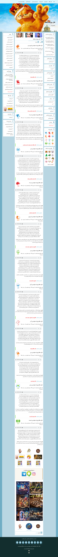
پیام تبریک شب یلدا (9, 105)
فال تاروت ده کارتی (9, 58)
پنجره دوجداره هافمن (9, 87)
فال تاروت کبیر (10, 39)
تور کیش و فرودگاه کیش (8, 89)
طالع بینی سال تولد (50, 164)
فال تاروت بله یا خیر (9, 65)
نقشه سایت (26, 548)
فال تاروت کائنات (9, 42)
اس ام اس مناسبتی (35, 1)
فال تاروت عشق (9, 60)
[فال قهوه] (36, 501)
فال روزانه (40, 1)
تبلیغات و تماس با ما (21, 1)
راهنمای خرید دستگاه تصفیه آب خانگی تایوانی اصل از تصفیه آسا (9, 75)
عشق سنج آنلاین (50, 118)
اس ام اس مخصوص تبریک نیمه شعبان (49, 48)
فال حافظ (50, 1)
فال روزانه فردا (10, 131)
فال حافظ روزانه (10, 101)
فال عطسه (10, 117)
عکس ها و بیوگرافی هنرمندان (9, 134)
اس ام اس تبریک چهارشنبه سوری (49, 51)
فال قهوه (52, 76)
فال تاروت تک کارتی (9, 44)
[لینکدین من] (17, 542)
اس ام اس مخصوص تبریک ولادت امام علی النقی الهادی (49, 38)
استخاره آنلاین (28, 1)
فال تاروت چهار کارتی (9, 49)
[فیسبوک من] (35, 542)
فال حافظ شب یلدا (9, 103)
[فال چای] (36, 514)
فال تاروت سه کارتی (9, 46)
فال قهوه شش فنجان (50, 80)
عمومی (37, 533)
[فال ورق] (22, 514)
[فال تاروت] (36, 488)
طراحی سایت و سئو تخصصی (8, 84)
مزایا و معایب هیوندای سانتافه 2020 (9, 79)
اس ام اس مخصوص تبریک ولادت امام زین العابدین (49, 44)
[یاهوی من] (41, 542)
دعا (52, 104)
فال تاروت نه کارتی (9, 56)
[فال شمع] (22, 501)
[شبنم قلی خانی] (19, 35)
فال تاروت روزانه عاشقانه (8, 63)
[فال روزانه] (22, 488)
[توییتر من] (26, 542)
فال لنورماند (10, 129)
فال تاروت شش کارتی (9, 53)
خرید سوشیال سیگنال (8, 82)
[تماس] (29, 542)
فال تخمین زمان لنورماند (8, 124)
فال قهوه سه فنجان (50, 78)
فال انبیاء (52, 69)
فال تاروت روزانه (9, 37)
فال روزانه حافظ (50, 22)
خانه (54, 1)
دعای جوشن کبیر (50, 102)
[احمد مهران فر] (38, 35)
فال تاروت (45, 1)
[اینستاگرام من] (32, 542)
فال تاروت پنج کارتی (9, 51)
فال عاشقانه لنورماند (9, 126)
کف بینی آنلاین (51, 87)
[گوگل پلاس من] (23, 542)
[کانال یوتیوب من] (20, 542)
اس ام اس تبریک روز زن (49, 54)
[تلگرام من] (38, 542)
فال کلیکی (51, 111)
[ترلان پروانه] (29, 35)
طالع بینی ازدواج (50, 94)
